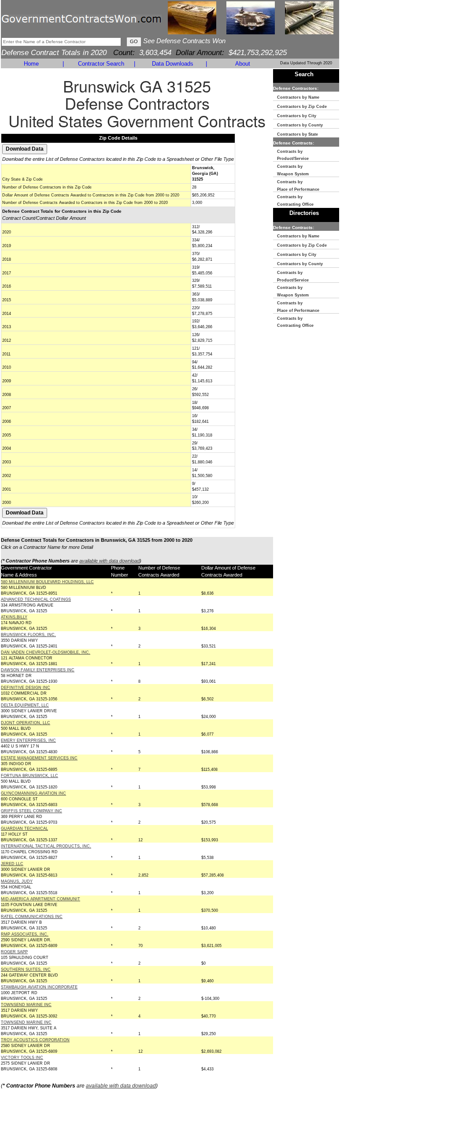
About (242, 63)
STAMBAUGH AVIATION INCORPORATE (39, 987)
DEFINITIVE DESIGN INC (25, 687)
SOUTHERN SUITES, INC (26, 969)
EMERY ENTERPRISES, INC (28, 740)
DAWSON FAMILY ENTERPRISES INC (37, 670)
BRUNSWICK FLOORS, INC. (28, 635)
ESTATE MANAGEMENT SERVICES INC (39, 758)
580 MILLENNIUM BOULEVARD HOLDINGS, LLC (47, 582)
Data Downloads (172, 63)
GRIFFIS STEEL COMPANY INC (31, 811)
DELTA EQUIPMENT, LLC (25, 705)
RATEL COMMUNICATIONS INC (32, 916)
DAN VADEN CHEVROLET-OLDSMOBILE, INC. (45, 652)
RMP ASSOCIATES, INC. (24, 934)
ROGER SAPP (14, 952)
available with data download (109, 560)
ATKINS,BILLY (14, 617)
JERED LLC (12, 864)
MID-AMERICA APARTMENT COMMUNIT (40, 899)
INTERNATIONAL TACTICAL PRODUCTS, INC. (46, 846)
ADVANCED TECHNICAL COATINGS (36, 599)
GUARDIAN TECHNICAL (24, 828)
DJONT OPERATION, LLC (25, 723)
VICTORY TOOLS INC (22, 1057)
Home (31, 63)
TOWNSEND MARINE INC (26, 1005)
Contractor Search (101, 63)
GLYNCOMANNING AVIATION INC (33, 793)
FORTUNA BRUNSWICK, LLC (29, 775)
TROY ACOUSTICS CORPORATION (35, 1040)
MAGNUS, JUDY (17, 881)
